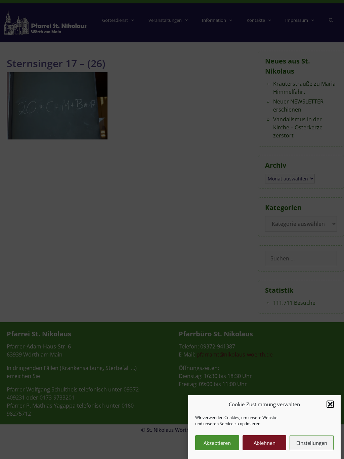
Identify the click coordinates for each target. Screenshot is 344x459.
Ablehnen (264, 443)
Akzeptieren (217, 443)
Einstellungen (311, 443)
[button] (330, 404)
